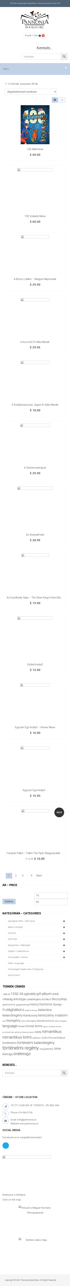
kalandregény (12, 1015)
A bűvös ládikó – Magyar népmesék (35, 279)
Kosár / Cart (31, 35)
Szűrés (9, 901)
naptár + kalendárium (18, 951)
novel (21, 1026)
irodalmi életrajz (31, 1010)
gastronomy (8, 1004)
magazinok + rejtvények (19, 945)
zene (57, 1048)
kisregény (14, 1020)
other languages (16, 963)
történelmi (9, 1043)
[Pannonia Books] (35, 20)
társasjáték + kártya (18, 957)
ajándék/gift (32, 994)
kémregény (31, 1021)
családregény (33, 999)
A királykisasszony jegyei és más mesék (35, 404)
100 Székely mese (35, 216)
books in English (15, 927)
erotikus (46, 999)
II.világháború (13, 1010)
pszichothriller (8, 1032)
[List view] (62, 100)
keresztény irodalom (53, 1015)
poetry (45, 1027)
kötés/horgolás (61, 1021)
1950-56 (17, 994)
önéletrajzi (22, 1054)
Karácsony (30, 1015)
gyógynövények (23, 1004)
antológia (19, 999)
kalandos (45, 1010)
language (9, 1026)
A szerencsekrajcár (35, 467)
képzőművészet (45, 1020)
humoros (45, 1004)
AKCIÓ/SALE (14, 975)
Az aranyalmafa (35, 534)
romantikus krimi (17, 1037)
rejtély (38, 1032)
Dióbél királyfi (35, 664)
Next (39, 875)
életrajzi (7, 1054)
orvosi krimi (34, 1026)
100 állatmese (35, 149)
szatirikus (36, 1038)
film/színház (59, 999)
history (34, 1004)
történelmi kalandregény (36, 1043)
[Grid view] (55, 100)
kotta (23, 1021)
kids (4, 1021)
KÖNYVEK (12, 939)
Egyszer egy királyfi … (35, 790)
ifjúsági (57, 1004)
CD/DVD (12, 933)
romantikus (52, 1031)
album (47, 994)
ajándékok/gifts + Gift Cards (21, 921)
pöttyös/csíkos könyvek (24, 1032)
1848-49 (6, 994)
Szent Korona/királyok (53, 1037)
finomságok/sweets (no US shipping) (25, 969)
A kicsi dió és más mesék (35, 342)
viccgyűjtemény (46, 1049)
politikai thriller (55, 1026)
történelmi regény (20, 1048)
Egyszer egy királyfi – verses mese (35, 727)
